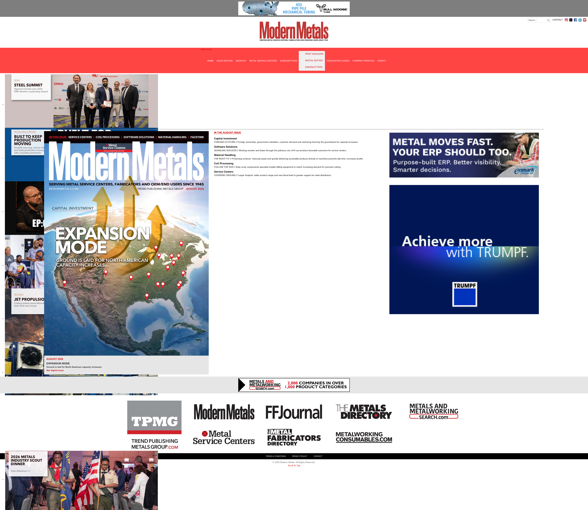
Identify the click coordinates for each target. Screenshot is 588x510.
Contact (318, 456)
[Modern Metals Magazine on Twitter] (570, 20)
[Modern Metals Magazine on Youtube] (584, 20)
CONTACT (557, 20)
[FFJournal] (294, 412)
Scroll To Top (294, 465)
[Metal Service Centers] (224, 437)
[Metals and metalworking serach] (294, 385)
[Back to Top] (583, 505)
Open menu (206, 49)
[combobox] (539, 20)
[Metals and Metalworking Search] (434, 412)
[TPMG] (154, 425)
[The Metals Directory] (364, 412)
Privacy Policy (299, 456)
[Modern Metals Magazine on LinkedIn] (580, 20)
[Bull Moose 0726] (294, 8)
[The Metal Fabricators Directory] (294, 437)
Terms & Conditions (276, 456)
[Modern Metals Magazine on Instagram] (566, 20)
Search (548, 20)
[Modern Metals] (224, 412)
